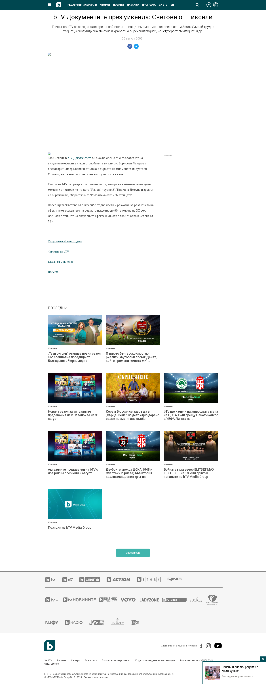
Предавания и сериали (81, 4)
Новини (118, 4)
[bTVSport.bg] (176, 600)
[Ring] (177, 579)
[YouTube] (216, 645)
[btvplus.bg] (53, 599)
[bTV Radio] (77, 622)
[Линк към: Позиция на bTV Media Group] (75, 516)
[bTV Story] (152, 579)
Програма (149, 4)
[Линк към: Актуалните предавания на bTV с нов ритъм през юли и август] (75, 458)
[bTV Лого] (49, 645)
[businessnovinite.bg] (110, 599)
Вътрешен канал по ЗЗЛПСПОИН (197, 660)
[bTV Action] (122, 579)
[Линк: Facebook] (199, 646)
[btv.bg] (53, 579)
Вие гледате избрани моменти (237, 676)
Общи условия (51, 664)
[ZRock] (139, 622)
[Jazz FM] (100, 622)
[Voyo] (130, 599)
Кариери (75, 660)
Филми (105, 4)
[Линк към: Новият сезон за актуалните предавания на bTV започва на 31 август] (75, 400)
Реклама (61, 660)
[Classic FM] (121, 622)
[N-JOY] (55, 622)
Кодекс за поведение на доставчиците (155, 660)
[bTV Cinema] (93, 579)
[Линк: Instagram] (206, 645)
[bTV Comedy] (70, 579)
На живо (133, 4)
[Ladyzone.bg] (151, 600)
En (172, 4)
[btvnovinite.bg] (80, 600)
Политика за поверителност (116, 660)
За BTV (48, 660)
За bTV (163, 4)
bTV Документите (79, 158)
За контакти (91, 660)
